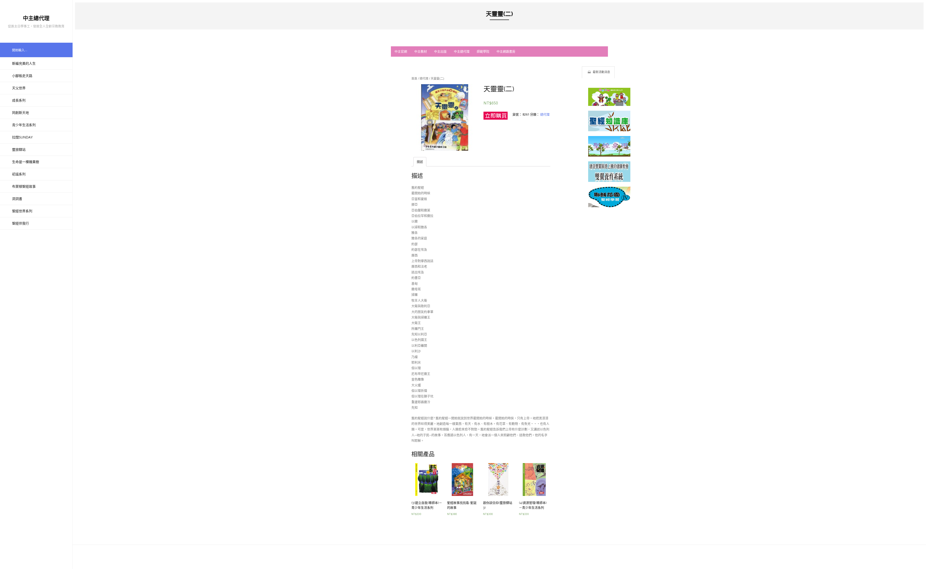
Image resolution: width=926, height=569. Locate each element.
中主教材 (420, 51)
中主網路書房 (506, 51)
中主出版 (440, 51)
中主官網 (401, 51)
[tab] (598, 72)
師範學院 (483, 51)
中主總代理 (462, 51)
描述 (420, 161)
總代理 (424, 78)
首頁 (414, 78)
